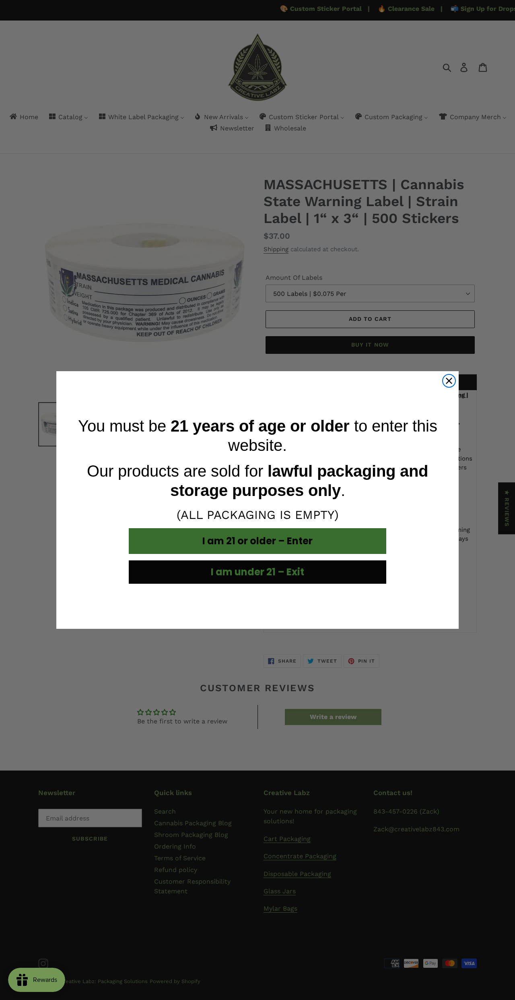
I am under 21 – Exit (257, 572)
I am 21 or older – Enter (257, 541)
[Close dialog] (449, 380)
